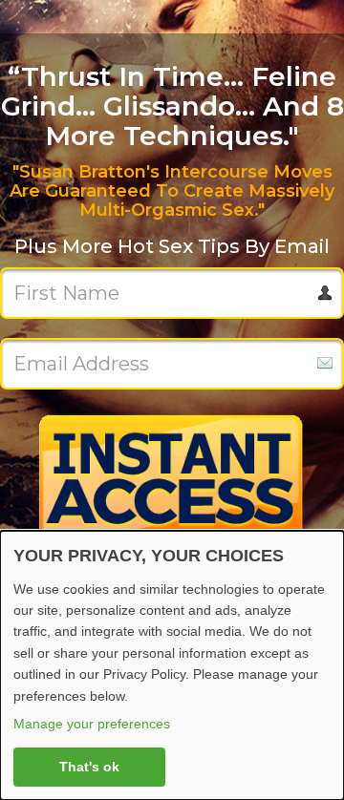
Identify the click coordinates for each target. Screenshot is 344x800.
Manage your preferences (91, 723)
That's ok (89, 766)
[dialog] (172, 665)
